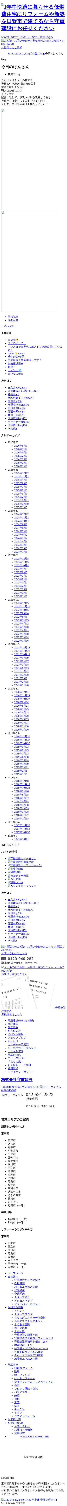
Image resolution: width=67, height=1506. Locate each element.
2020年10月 (22, 698)
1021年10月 (21, 839)
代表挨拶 (19, 1290)
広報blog (14, 401)
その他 (12, 428)
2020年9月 (21, 702)
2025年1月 (20, 507)
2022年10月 (21, 610)
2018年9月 (21, 791)
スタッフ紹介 (22, 1297)
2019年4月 (21, 763)
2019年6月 (21, 757)
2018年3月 (21, 811)
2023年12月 (21, 558)
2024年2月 (20, 548)
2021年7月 (21, 664)
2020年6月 (21, 712)
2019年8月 (21, 750)
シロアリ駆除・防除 (26, 1388)
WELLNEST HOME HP (34, 1436)
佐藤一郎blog (16, 411)
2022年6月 (21, 623)
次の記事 (13, 320)
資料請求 (13, 1068)
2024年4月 (20, 541)
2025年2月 (21, 503)
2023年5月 (20, 582)
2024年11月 (21, 517)
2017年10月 (22, 832)
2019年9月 (21, 746)
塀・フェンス (22, 1375)
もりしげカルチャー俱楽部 (30, 1317)
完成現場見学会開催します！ (25, 360)
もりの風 (19, 1331)
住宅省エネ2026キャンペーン (31, 1348)
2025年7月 (20, 486)
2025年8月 (20, 483)
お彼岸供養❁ (15, 363)
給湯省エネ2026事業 (26, 1358)
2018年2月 (21, 815)
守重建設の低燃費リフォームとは (33, 1338)
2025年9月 (20, 480)
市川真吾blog (16, 408)
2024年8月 (20, 527)
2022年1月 (21, 640)
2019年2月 (20, 770)
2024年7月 (20, 531)
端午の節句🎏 (16, 356)
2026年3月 (20, 459)
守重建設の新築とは (26, 1334)
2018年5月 (21, 804)
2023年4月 (20, 586)
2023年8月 (20, 572)
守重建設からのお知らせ (23, 391)
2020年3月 (21, 722)
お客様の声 (14, 1030)
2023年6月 (20, 579)
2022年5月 (21, 627)
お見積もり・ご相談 (19, 1065)
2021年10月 (22, 654)
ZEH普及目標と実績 (26, 1286)
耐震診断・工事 (23, 1345)
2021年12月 (22, 647)
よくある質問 (15, 1051)
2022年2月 (21, 637)
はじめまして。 (17, 343)
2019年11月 (22, 740)
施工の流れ (14, 1054)
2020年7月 (21, 709)
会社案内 (13, 1024)
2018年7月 (21, 798)
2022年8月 (20, 616)
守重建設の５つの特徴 (21, 1020)
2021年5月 (21, 671)
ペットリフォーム (24, 1378)
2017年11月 (22, 828)
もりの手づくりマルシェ (22, 1048)
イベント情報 (15, 1034)
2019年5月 (21, 760)
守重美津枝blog (18, 404)
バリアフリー (22, 1392)
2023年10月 (21, 565)
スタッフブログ (17, 1037)
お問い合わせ (22, 1426)
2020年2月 (21, 726)
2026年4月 (20, 456)
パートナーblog (18, 421)
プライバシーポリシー (21, 1071)
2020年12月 (22, 692)
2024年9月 (20, 524)
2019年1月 (20, 774)
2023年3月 (20, 589)
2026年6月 (20, 452)
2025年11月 (21, 476)
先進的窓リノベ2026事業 (28, 1351)
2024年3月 (20, 545)
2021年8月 (21, 661)
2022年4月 (21, 630)
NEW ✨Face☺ (16, 353)
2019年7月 (21, 753)
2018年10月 (22, 787)
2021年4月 (21, 675)
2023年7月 (20, 575)
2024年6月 (20, 534)
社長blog (13, 394)
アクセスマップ (23, 1300)
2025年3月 (21, 500)
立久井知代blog (17, 387)
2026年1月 (20, 466)
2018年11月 (22, 784)
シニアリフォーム (24, 1416)
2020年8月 (21, 705)
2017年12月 (22, 825)
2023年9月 (20, 568)
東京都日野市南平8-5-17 (20, 1087)
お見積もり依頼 (23, 1429)
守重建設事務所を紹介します (31, 1341)
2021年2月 (21, 681)
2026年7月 (20, 449)
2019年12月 (22, 736)
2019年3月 (21, 767)
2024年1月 (20, 551)
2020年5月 (21, 716)
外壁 (17, 1395)
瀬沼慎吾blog (17, 418)
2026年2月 (20, 462)
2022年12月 (21, 603)
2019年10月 (22, 743)
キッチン (19, 1409)
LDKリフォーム (23, 1368)
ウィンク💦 (14, 370)
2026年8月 (20, 445)
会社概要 (19, 1283)
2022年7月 (21, 620)
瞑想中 (12, 367)
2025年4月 (20, 497)
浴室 (17, 1405)
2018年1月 (21, 818)
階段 (17, 1371)
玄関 (17, 1402)
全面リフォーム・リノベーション (33, 1381)
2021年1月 (21, 685)
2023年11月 (21, 562)
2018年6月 (21, 801)
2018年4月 (21, 808)
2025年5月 (20, 493)
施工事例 (13, 1027)
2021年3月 (20, 678)
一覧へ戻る (7, 326)
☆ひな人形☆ (15, 373)
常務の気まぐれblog (20, 397)
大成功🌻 (13, 339)
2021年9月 (21, 657)
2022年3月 (21, 633)
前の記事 (13, 316)
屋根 (17, 1399)
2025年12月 (21, 473)
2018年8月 (21, 794)
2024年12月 (21, 514)
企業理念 (19, 1293)
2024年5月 (20, 538)
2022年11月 (22, 606)
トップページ (15, 1273)
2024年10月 (21, 521)
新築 (17, 1385)
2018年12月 (21, 781)
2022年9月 (21, 613)
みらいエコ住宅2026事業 (28, 1355)
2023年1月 (20, 596)
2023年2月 (20, 592)
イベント (19, 1310)
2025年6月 (20, 490)
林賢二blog (16, 415)
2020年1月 (21, 729)
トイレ (18, 1412)
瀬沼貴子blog (17, 425)
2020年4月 (21, 719)
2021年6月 (21, 668)
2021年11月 (22, 651)
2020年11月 (22, 695)
